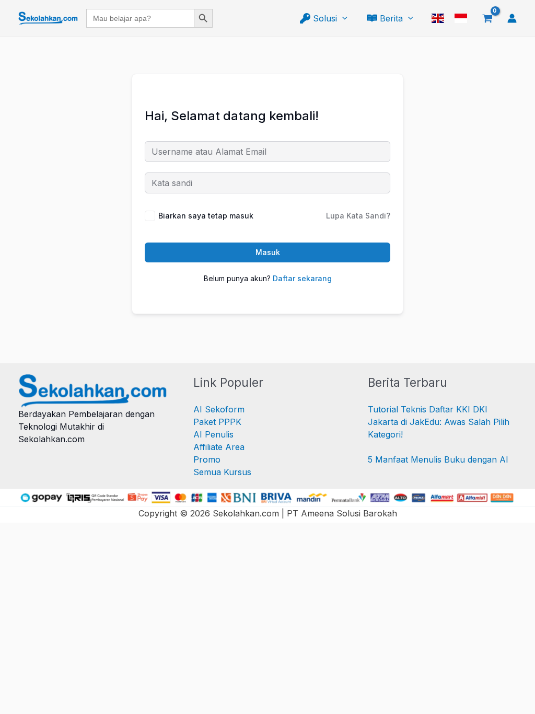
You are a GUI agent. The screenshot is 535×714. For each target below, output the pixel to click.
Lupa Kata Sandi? (358, 215)
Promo (206, 459)
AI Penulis (213, 434)
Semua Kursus (222, 472)
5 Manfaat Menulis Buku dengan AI (438, 459)
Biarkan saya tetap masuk (205, 215)
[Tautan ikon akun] (512, 18)
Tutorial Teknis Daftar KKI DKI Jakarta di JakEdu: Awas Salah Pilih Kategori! (438, 422)
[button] (342, 18)
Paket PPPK (217, 422)
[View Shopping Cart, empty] (487, 18)
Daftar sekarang (302, 278)
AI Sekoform (219, 409)
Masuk (267, 252)
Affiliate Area (219, 447)
